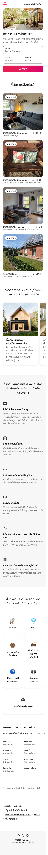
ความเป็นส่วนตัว (19, 842)
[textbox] (13, 60)
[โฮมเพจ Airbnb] (5, 4)
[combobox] (23, 51)
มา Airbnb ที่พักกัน (32, 4)
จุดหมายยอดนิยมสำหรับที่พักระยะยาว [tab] (18, 733)
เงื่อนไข (31, 842)
